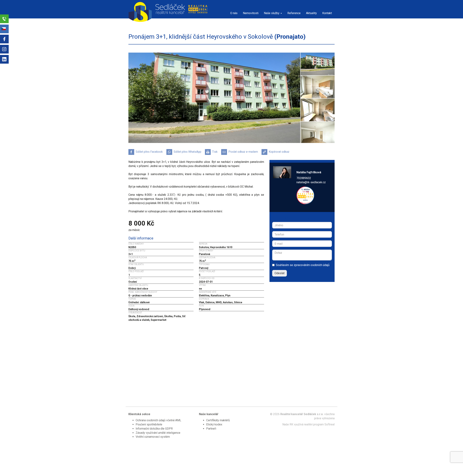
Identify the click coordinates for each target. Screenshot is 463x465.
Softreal (329, 424)
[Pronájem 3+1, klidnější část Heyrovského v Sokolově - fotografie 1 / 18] (214, 97)
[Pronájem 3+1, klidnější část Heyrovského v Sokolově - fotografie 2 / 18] (317, 86)
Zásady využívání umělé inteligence (158, 432)
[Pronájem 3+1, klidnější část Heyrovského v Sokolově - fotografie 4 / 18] (317, 132)
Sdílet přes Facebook (149, 151)
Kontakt (327, 13)
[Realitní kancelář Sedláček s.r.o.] (155, 9)
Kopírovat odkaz (279, 151)
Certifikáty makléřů (218, 420)
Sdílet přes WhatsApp (187, 151)
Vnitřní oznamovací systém (153, 436)
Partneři (211, 428)
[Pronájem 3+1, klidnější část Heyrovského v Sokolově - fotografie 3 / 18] (317, 109)
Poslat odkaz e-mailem (243, 151)
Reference (294, 13)
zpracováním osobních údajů (312, 265)
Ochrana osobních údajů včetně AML (158, 420)
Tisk (215, 151)
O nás (233, 13)
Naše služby (272, 13)
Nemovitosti (250, 13)
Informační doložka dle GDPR (154, 428)
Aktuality (311, 13)
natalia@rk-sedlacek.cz (311, 182)
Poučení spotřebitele (149, 424)
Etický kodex (214, 424)
